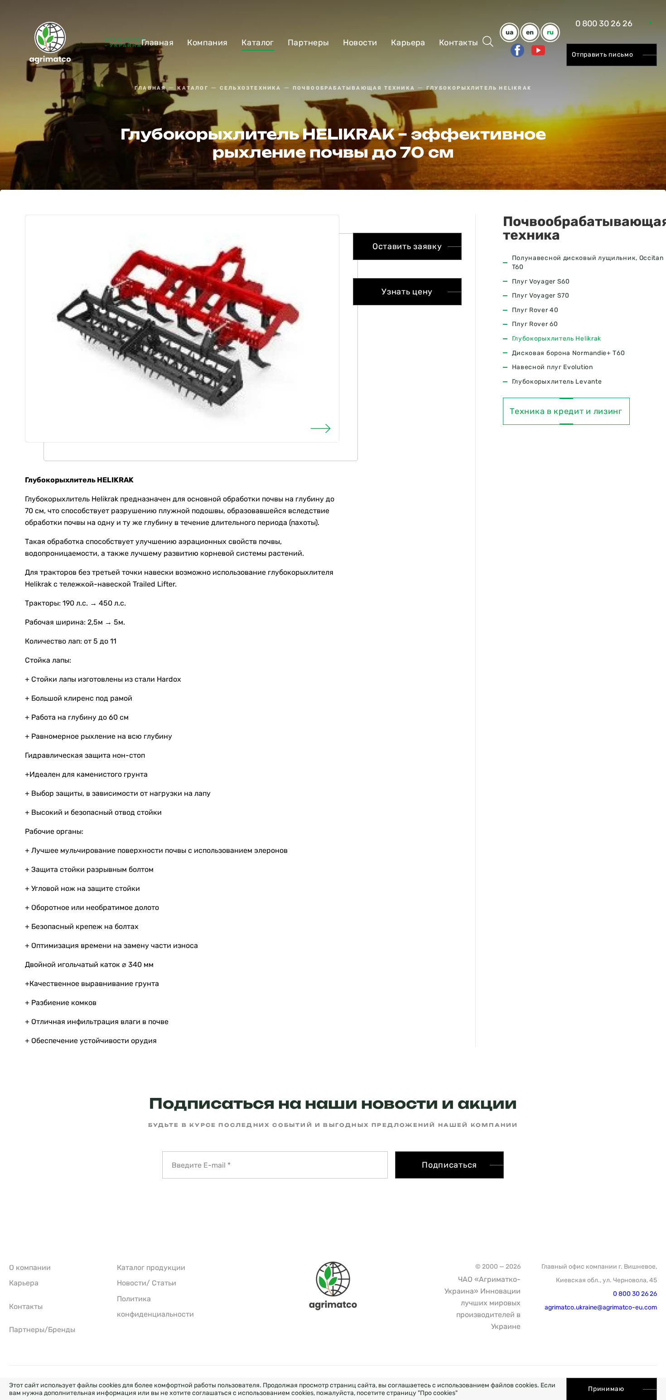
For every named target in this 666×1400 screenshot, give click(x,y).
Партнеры (308, 43)
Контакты (458, 43)
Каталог (257, 43)
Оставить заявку (407, 246)
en (530, 32)
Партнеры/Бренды (42, 1329)
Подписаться (449, 1165)
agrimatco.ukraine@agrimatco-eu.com (601, 1307)
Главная (157, 43)
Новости (360, 43)
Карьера (408, 43)
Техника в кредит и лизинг (566, 411)
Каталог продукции (151, 1267)
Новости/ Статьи (146, 1283)
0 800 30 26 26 (603, 24)
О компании (30, 1267)
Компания (207, 43)
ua (509, 32)
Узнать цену (407, 292)
